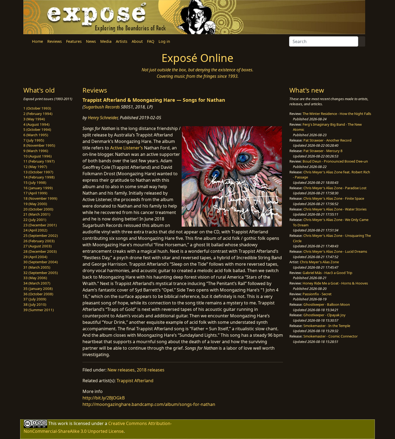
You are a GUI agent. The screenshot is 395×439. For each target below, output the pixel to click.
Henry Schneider (103, 118)
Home (37, 41)
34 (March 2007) (36, 283)
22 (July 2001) (34, 219)
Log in (164, 41)
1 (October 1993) (37, 108)
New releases (121, 370)
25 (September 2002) (40, 235)
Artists (121, 41)
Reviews (54, 41)
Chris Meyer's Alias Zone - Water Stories (335, 209)
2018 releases (150, 370)
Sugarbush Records (102, 107)
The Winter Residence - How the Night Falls (337, 113)
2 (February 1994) (37, 113)
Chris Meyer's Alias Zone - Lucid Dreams (335, 251)
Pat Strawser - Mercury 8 (323, 150)
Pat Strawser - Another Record (327, 140)
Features (74, 41)
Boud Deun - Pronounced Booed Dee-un (335, 161)
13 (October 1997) (38, 172)
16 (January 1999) (38, 187)
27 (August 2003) (37, 246)
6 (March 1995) (35, 134)
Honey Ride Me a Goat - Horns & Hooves (335, 283)
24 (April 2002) (35, 230)
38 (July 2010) (34, 304)
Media (106, 41)
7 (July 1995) (33, 140)
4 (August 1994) (36, 124)
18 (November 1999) (40, 198)
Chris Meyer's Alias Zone (319, 261)
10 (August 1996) (37, 156)
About (137, 41)
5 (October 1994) (37, 129)
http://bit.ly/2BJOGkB (103, 398)
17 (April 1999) (35, 193)
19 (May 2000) (35, 203)
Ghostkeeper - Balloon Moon (326, 304)
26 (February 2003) (39, 240)
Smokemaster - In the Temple (326, 325)
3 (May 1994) (34, 119)
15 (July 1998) (34, 182)
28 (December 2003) (40, 251)
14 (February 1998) (39, 177)
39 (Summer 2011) (38, 309)
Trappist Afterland (135, 381)
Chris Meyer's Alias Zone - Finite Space (333, 198)
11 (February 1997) (39, 161)
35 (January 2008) (38, 288)
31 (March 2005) (36, 267)
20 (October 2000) (38, 209)
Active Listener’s (126, 148)
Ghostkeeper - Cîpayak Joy (324, 314)
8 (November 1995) (39, 145)
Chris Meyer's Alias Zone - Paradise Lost (335, 187)
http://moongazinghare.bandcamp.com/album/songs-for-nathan (148, 404)
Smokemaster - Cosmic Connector (330, 336)
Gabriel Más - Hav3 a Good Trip (327, 272)
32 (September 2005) (40, 272)
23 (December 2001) (40, 225)
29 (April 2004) (35, 256)
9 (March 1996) (35, 150)
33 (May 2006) (35, 277)
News (91, 41)
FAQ (150, 41)
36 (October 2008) (38, 294)
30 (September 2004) (40, 261)
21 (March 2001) (36, 214)
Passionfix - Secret (317, 294)
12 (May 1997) (35, 166)
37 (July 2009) (34, 299)
